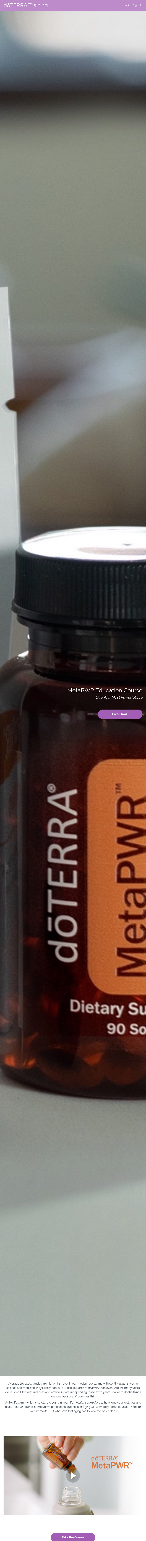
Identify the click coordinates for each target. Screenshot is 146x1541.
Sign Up (137, 5)
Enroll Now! (120, 714)
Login (127, 5)
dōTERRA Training (26, 5)
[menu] (131, 5)
